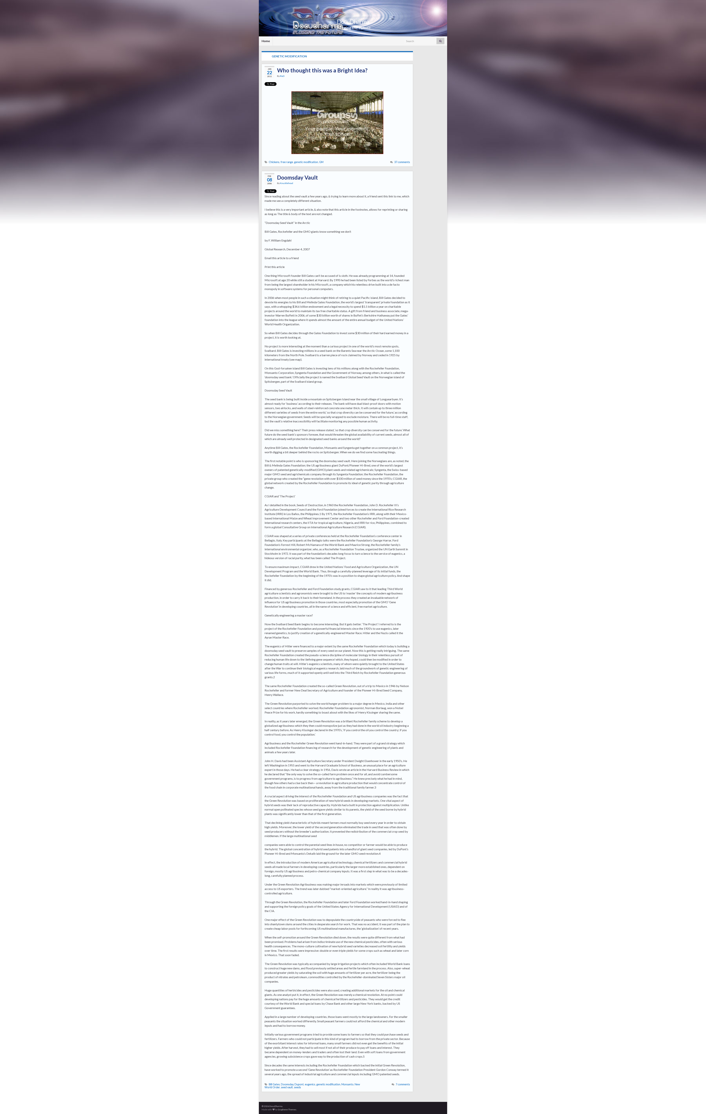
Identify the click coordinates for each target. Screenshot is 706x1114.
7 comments (403, 1084)
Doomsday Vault (297, 177)
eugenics (310, 1084)
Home (266, 41)
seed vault (287, 1087)
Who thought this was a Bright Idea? (322, 70)
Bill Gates (274, 1084)
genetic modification (306, 162)
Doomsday (287, 1084)
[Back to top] (697, 1105)
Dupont (299, 1084)
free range (287, 162)
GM (321, 162)
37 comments (402, 162)
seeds (297, 1087)
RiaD (282, 76)
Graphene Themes (287, 1109)
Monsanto (347, 1084)
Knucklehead (286, 183)
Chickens (274, 162)
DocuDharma (353, 21)
